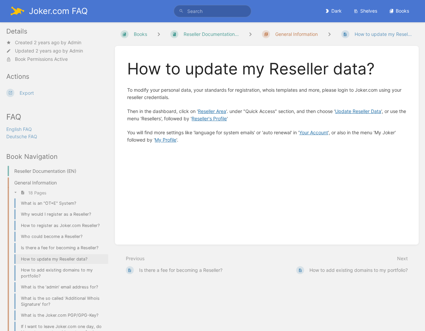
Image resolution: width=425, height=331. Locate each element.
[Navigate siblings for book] (159, 34)
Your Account (313, 132)
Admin (74, 42)
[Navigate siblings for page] (329, 34)
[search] (212, 11)
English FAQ (19, 129)
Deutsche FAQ (21, 136)
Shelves (368, 11)
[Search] (181, 11)
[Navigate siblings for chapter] (250, 34)
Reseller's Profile (209, 118)
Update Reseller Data (358, 111)
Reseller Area (212, 111)
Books (402, 11)
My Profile (165, 140)
